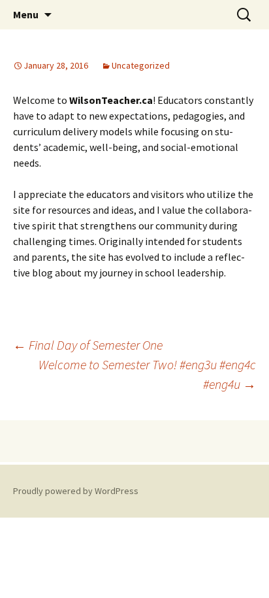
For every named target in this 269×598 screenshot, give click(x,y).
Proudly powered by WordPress (75, 491)
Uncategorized (141, 65)
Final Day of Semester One (88, 345)
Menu (26, 14)
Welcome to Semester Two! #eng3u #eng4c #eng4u (147, 374)
